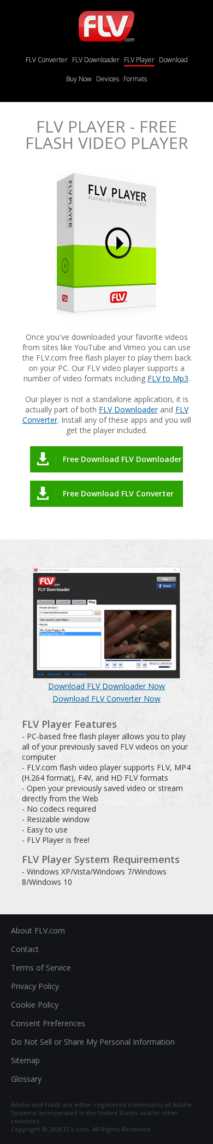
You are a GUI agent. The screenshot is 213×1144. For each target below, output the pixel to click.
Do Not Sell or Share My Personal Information (93, 1042)
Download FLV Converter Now (106, 698)
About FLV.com (38, 930)
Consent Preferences (48, 1023)
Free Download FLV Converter (118, 493)
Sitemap (25, 1060)
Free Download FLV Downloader (122, 459)
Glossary (26, 1079)
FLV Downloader (128, 409)
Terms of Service (41, 967)
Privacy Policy (35, 986)
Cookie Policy (34, 1004)
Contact (25, 949)
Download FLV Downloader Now (106, 686)
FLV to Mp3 (167, 378)
